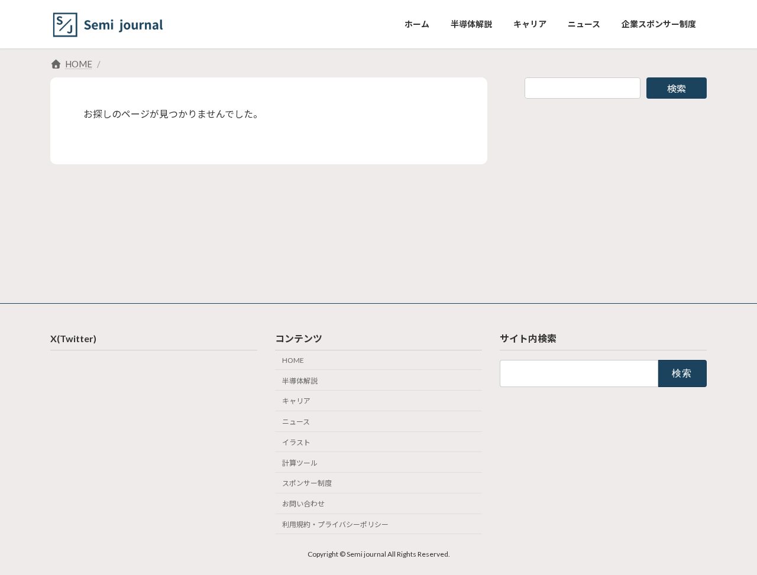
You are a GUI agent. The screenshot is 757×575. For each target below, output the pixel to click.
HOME (293, 360)
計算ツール (300, 462)
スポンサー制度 (307, 483)
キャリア (296, 401)
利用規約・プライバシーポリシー (335, 524)
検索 (676, 88)
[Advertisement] (616, 191)
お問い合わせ (303, 503)
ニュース (296, 421)
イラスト (296, 442)
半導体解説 (300, 380)
